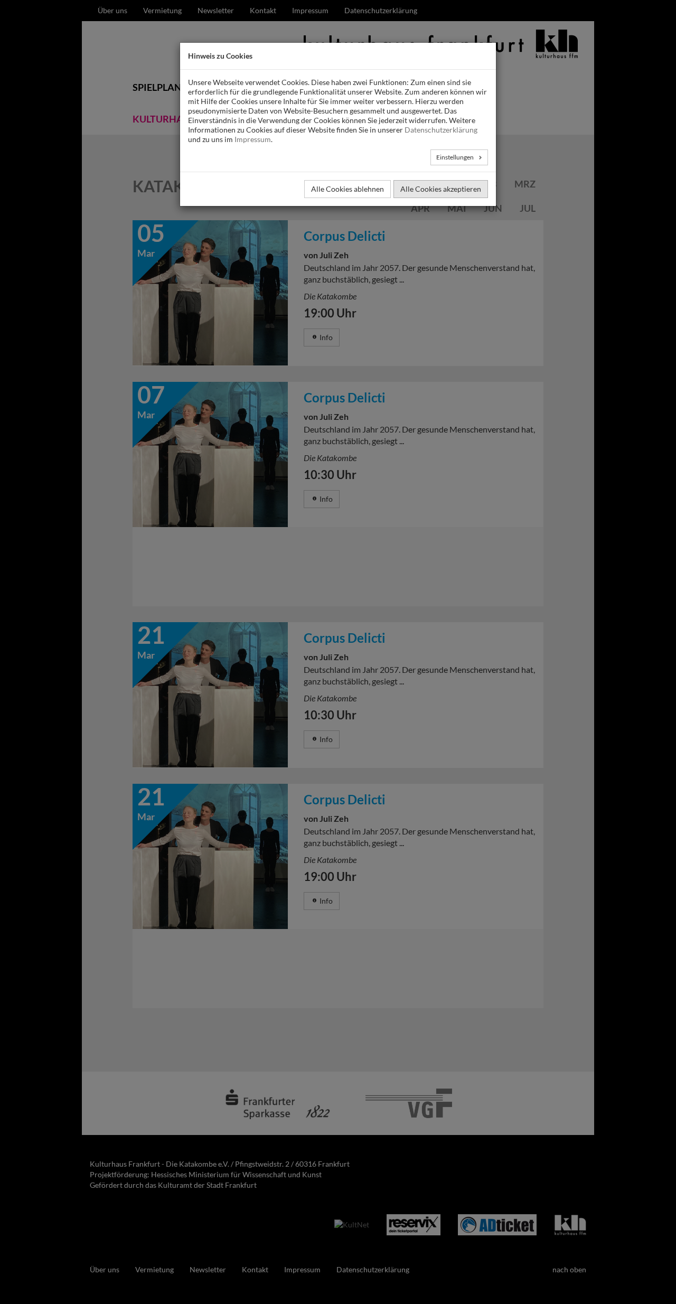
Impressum (252, 139)
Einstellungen (455, 157)
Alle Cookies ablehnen (347, 188)
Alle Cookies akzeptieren (440, 188)
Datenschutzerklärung (441, 129)
